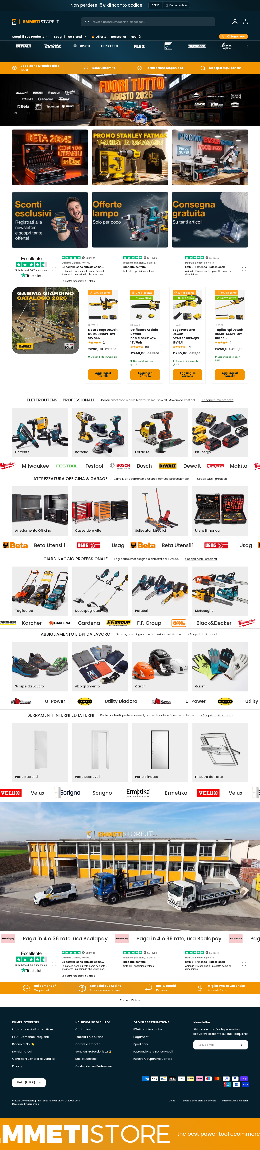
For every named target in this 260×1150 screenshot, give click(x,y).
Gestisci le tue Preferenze (93, 1066)
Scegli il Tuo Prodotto (28, 37)
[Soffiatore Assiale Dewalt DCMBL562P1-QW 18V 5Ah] (145, 305)
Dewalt (103, 466)
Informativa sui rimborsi (235, 1100)
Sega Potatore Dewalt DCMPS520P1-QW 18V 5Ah (186, 336)
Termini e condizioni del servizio (198, 1100)
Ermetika (39, 793)
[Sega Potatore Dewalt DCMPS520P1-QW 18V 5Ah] (187, 305)
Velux (98, 793)
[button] (245, 22)
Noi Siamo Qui (22, 1051)
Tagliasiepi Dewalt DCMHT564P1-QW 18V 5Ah (229, 334)
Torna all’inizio (130, 1000)
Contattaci (83, 1029)
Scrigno (163, 793)
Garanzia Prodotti (87, 1044)
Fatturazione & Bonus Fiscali (153, 1051)
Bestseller (118, 37)
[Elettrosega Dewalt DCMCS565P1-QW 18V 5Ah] (103, 305)
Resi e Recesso (86, 1059)
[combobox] (148, 21)
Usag (78, 545)
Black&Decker (60, 623)
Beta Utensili (138, 545)
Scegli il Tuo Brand (68, 37)
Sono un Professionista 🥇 (93, 1051)
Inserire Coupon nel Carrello (152, 1059)
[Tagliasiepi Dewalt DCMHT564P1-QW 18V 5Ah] (230, 305)
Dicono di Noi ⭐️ (23, 1044)
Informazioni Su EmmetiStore (32, 1029)
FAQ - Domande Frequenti (30, 1037)
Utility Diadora (77, 701)
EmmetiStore (27, 1100)
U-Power (12, 701)
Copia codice (178, 5)
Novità (136, 37)
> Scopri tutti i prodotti (218, 400)
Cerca (172, 1100)
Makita (150, 466)
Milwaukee (203, 466)
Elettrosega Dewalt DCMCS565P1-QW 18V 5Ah (103, 334)
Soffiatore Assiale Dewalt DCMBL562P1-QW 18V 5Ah (144, 336)
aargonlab (33, 1103)
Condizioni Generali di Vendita (33, 1059)
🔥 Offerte (99, 37)
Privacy (17, 1066)
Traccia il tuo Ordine (89, 1037)
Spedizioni (140, 1044)
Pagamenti (141, 1037)
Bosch (55, 466)
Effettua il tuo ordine (148, 1029)
